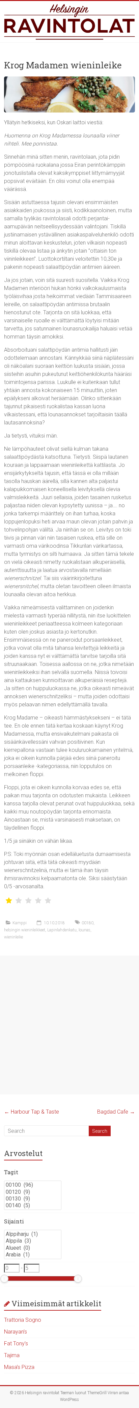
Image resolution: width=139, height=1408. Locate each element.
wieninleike (13, 937)
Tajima (12, 1355)
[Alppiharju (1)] (32, 1234)
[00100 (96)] (32, 1185)
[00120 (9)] (32, 1192)
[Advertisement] (69, 1025)
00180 (87, 923)
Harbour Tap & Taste (31, 1112)
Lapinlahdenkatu (62, 930)
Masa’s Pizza (19, 1367)
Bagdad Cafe (116, 1112)
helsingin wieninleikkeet (24, 930)
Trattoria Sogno (22, 1320)
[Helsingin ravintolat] (69, 21)
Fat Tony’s (16, 1343)
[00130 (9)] (32, 1198)
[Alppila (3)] (32, 1241)
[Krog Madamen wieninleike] (69, 79)
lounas (84, 930)
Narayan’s (15, 1332)
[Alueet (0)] (32, 1248)
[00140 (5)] (32, 1205)
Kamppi (19, 923)
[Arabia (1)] (32, 1254)
